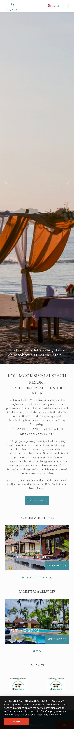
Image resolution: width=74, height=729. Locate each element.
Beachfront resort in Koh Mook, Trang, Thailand (38, 350)
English (55, 6)
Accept (16, 722)
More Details (37, 500)
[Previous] (6, 182)
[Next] (67, 182)
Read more (55, 714)
